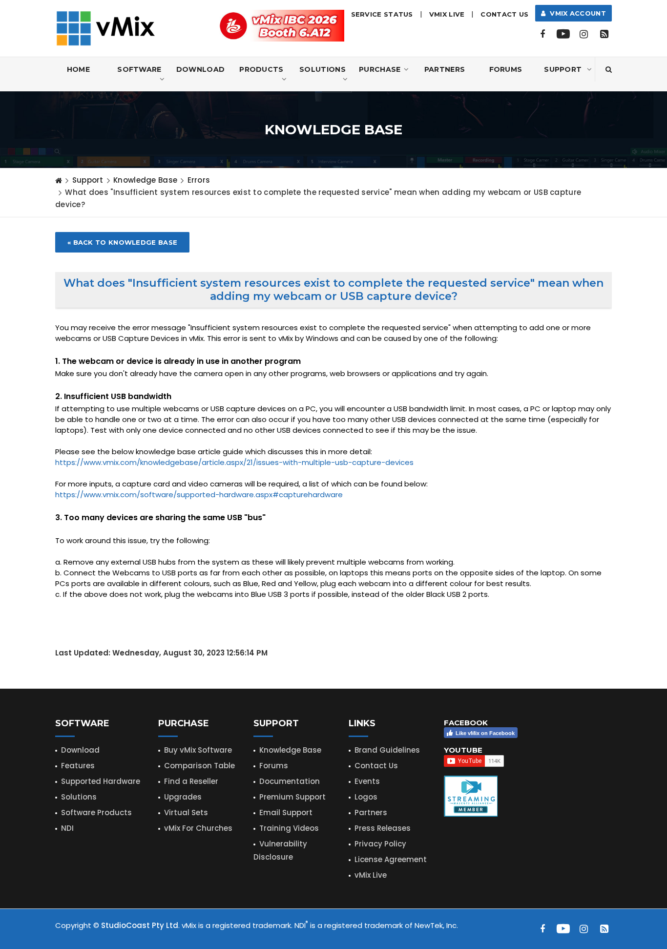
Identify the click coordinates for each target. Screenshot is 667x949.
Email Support (286, 812)
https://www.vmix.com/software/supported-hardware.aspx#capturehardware (199, 494)
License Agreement (390, 859)
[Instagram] (583, 34)
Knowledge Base (145, 180)
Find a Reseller (191, 781)
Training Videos (289, 828)
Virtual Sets (186, 812)
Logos (365, 797)
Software (139, 69)
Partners (444, 69)
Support (563, 69)
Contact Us (504, 14)
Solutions (322, 69)
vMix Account (576, 13)
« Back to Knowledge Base (122, 242)
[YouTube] (563, 34)
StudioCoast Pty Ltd (139, 925)
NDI (67, 828)
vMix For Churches (198, 828)
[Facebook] (542, 34)
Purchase (379, 69)
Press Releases (382, 828)
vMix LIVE (447, 14)
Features (78, 765)
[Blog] (604, 34)
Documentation (289, 781)
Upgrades (183, 797)
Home (78, 69)
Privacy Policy (380, 844)
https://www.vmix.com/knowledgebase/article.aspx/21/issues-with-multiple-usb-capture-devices (234, 462)
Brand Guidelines (387, 750)
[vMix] (105, 27)
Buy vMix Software (198, 750)
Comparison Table (199, 765)
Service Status (382, 14)
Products (261, 69)
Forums (505, 69)
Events (367, 781)
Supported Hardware (100, 781)
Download (200, 69)
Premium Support (292, 797)
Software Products (96, 812)
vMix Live (370, 875)
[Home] (58, 180)
